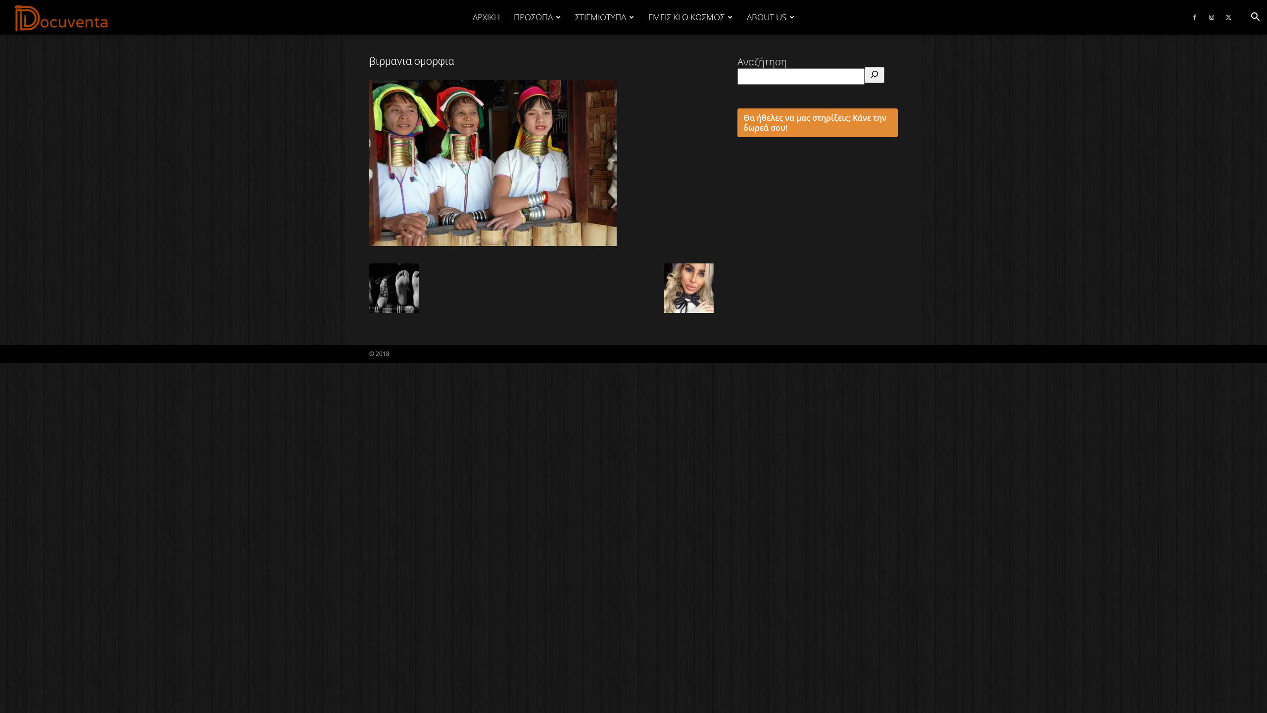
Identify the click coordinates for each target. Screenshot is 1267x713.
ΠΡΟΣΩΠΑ (533, 17)
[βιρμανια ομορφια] (493, 243)
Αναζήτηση (762, 61)
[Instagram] (1211, 17)
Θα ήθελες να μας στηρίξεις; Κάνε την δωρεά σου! (814, 122)
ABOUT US (766, 17)
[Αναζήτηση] (874, 75)
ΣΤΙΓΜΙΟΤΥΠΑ (600, 17)
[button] (1255, 17)
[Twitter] (1228, 17)
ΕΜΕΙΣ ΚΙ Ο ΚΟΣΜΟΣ (686, 17)
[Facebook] (1194, 17)
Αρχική (486, 17)
